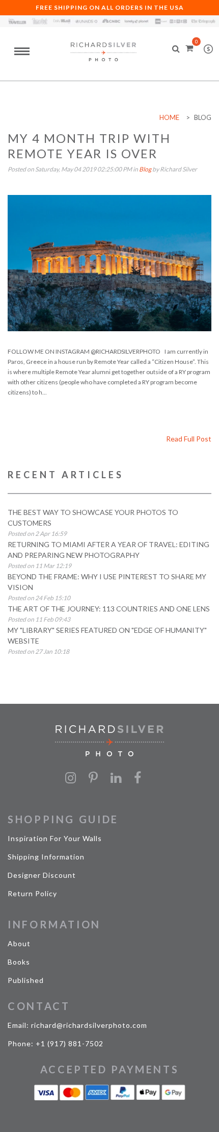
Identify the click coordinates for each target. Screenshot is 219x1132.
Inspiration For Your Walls (55, 838)
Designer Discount (42, 875)
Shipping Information (46, 856)
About (19, 943)
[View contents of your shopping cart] (189, 47)
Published (26, 980)
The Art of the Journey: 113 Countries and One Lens (109, 608)
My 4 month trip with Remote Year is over (89, 146)
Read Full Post (188, 438)
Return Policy (32, 893)
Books (19, 961)
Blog (145, 169)
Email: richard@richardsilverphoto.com (77, 1025)
